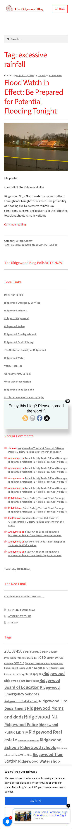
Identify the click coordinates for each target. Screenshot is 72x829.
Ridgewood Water (14, 358)
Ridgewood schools (38, 747)
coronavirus (55, 658)
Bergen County (24, 240)
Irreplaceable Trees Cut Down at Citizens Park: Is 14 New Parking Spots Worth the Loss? (36, 450)
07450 (17, 651)
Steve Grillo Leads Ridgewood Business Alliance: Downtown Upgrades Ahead (34, 533)
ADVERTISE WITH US (19, 616)
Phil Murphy (31, 674)
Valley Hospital (13, 365)
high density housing (14, 667)
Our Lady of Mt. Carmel (17, 373)
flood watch (39, 245)
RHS (41, 674)
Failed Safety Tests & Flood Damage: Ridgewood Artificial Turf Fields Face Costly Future (38, 459)
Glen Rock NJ (43, 663)
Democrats (31, 663)
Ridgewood (54, 673)
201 (7, 651)
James (42, 75)
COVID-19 (8, 663)
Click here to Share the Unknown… (24, 596)
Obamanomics (57, 667)
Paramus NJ (9, 674)
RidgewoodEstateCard (21, 701)
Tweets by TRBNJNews (17, 569)
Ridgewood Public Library (18, 342)
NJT (48, 667)
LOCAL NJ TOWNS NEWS (21, 610)
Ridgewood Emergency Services (22, 302)
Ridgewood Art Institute (21, 681)
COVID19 (18, 663)
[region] (36, 797)
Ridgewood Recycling (28, 740)
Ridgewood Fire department (20, 334)
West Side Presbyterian (17, 381)
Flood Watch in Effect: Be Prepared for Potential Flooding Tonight (33, 97)
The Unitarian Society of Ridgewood (25, 350)
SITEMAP (13, 622)
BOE (36, 658)
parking (20, 674)
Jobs (28, 667)
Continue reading (15, 224)
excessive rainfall (21, 245)
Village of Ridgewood (16, 318)
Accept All (36, 801)
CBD (42, 657)
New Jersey (38, 667)
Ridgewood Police (14, 326)
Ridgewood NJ (41, 716)
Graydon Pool (57, 663)
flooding (52, 245)
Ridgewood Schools (15, 310)
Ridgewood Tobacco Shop (19, 389)
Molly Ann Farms (13, 294)
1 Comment (55, 75)
